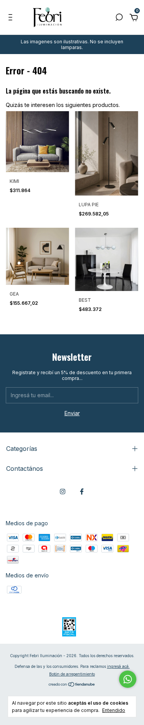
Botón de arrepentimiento (72, 674)
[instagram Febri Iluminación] (63, 491)
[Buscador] (119, 18)
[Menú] (12, 18)
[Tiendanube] (72, 684)
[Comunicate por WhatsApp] (127, 679)
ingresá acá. (118, 666)
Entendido (113, 710)
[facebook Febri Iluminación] (82, 491)
